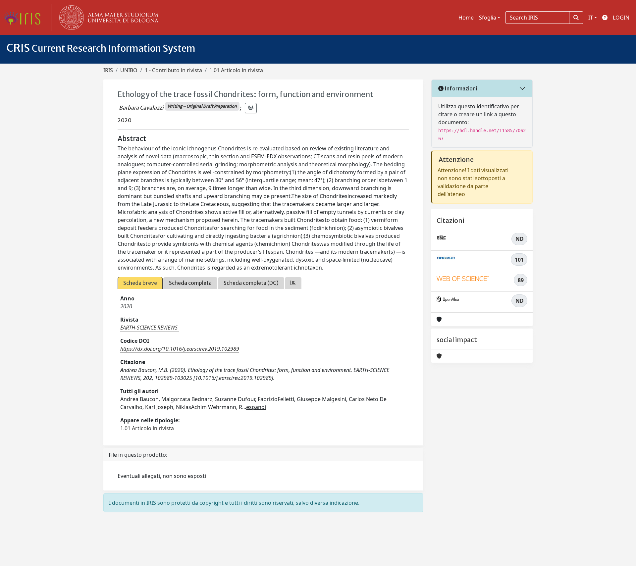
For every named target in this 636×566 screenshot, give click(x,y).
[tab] (293, 283)
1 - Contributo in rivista (173, 70)
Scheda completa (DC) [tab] (251, 283)
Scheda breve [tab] (140, 283)
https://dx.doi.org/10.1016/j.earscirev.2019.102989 (179, 348)
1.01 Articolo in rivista (236, 70)
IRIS (108, 70)
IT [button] (590, 17)
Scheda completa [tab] (190, 283)
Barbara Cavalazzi (141, 107)
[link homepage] (25, 17)
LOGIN (621, 17)
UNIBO (128, 70)
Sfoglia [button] (487, 17)
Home (466, 17)
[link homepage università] (107, 17)
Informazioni (460, 88)
